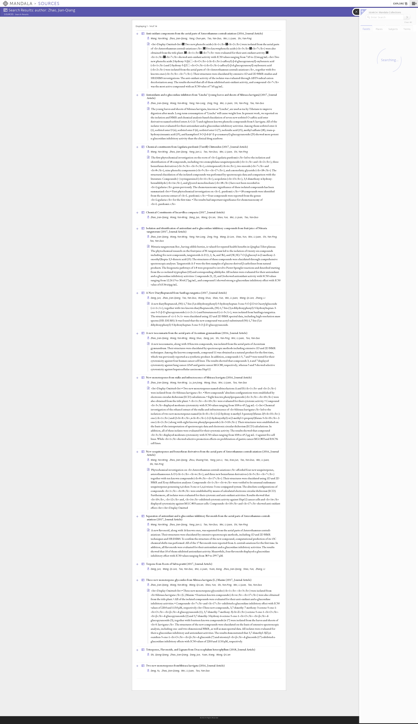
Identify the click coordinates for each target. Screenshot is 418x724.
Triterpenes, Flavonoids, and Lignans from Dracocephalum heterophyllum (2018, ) (200, 649)
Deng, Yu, (156, 670)
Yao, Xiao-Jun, (232, 459)
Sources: (9, 14)
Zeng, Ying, (213, 103)
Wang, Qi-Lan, (209, 217)
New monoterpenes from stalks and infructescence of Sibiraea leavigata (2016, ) (199, 377)
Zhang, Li (260, 297)
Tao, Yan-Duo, (215, 38)
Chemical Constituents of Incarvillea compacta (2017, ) (185, 212)
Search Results (22, 14)
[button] (414, 3)
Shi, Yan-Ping (245, 38)
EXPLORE (398, 3)
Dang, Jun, (195, 217)
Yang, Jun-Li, (196, 151)
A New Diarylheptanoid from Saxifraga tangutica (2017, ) (186, 292)
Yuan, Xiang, (216, 568)
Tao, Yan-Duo (257, 103)
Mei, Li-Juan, (230, 38)
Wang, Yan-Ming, (160, 38)
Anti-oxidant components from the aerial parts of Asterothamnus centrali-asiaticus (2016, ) (204, 33)
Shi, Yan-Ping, (241, 103)
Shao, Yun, (223, 217)
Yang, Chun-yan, (198, 38)
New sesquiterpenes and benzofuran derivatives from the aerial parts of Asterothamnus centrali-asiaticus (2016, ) (212, 453)
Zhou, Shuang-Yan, (199, 459)
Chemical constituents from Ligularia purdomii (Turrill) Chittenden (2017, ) (197, 146)
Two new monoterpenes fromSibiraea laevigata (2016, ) (185, 665)
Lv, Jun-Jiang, (196, 382)
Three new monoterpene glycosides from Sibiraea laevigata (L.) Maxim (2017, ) (198, 580)
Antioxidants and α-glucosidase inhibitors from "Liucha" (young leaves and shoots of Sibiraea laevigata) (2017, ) (211, 96)
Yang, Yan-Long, (197, 103)
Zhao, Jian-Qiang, (179, 38)
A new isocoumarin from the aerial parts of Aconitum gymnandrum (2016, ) (196, 333)
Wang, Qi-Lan (223, 654)
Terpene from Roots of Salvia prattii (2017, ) (179, 564)
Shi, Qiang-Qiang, (160, 654)
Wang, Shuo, (205, 297)
